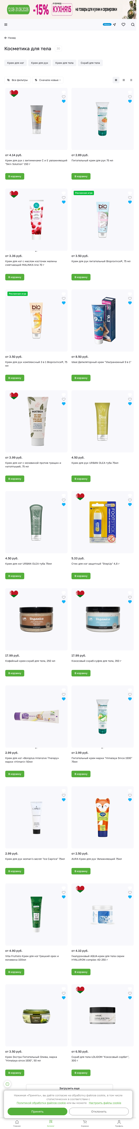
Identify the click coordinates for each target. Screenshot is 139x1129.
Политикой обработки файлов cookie (41, 1102)
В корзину (14, 176)
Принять (37, 1111)
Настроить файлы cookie (105, 1102)
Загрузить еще (69, 1088)
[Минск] (114, 24)
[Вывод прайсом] (131, 80)
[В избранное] (64, 96)
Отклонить (98, 1111)
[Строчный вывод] (123, 80)
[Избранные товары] (123, 24)
